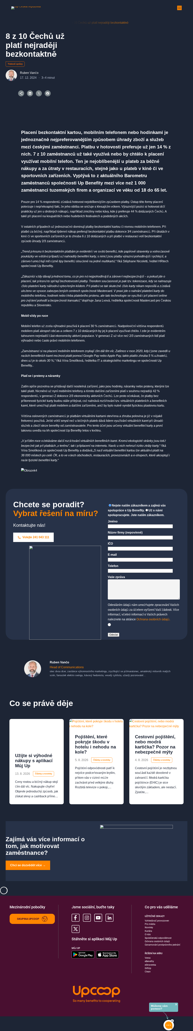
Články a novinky (43, 773)
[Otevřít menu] (179, 8)
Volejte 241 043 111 (35, 537)
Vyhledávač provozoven (157, 920)
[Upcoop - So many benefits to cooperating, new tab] (96, 994)
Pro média (150, 924)
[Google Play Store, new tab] (83, 954)
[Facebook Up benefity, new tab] (76, 918)
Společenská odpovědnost (158, 938)
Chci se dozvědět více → (28, 865)
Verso (148, 958)
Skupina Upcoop (28, 918)
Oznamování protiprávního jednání (162, 944)
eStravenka (150, 965)
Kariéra (148, 931)
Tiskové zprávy (15, 64)
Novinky (149, 927)
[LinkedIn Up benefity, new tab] (109, 918)
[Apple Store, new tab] (107, 954)
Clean (148, 971)
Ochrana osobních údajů (157, 941)
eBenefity (149, 961)
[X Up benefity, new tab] (76, 929)
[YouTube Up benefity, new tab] (98, 918)
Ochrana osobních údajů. (153, 619)
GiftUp (148, 968)
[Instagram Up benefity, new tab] (87, 918)
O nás (148, 934)
